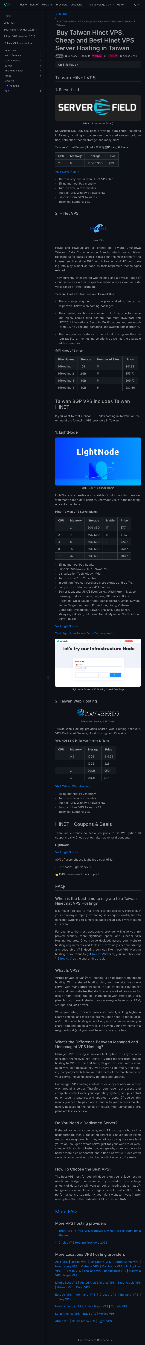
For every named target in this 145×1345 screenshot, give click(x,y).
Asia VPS (61, 1261)
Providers (61, 4)
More (119, 5)
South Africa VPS (83, 1321)
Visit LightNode (65, 626)
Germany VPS (85, 1294)
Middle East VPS (66, 1282)
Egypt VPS (105, 1321)
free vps (97, 954)
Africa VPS (62, 1321)
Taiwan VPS (73, 1270)
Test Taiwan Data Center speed (83, 633)
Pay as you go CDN (100, 4)
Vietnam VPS (89, 1266)
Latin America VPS (67, 1313)
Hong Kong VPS (66, 1266)
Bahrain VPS (65, 1287)
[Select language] (137, 4)
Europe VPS (63, 1294)
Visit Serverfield (66, 171)
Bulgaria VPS (129, 1294)
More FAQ (66, 1211)
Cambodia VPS (112, 1266)
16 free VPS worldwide (18, 43)
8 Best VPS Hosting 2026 (19, 36)
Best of (34, 4)
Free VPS (47, 4)
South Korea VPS (126, 1261)
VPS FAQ (9, 23)
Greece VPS (108, 1294)
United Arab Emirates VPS (97, 1282)
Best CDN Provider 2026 (19, 29)
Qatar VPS (83, 1287)
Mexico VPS (107, 1313)
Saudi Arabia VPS (129, 1282)
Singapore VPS (100, 1261)
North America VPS (68, 1306)
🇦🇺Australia (13, 85)
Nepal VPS (70, 1275)
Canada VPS (119, 1306)
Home (23, 4)
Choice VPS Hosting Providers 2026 (83, 1242)
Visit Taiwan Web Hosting (72, 786)
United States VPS (96, 1306)
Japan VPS (78, 1261)
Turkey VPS (63, 1299)
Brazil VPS (89, 1313)
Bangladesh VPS (115, 1270)
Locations (75, 5)
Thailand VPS (93, 1270)
